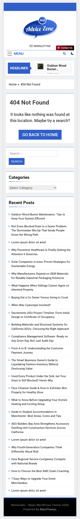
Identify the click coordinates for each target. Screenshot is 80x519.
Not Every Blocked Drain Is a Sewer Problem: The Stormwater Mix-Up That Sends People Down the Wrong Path (39, 230)
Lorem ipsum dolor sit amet (28, 242)
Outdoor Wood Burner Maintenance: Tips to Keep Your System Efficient (56, 67)
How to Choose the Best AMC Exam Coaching (40, 471)
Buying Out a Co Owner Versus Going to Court (39, 297)
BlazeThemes (48, 509)
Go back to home (40, 134)
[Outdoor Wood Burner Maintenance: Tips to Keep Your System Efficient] (40, 66)
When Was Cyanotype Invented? (31, 305)
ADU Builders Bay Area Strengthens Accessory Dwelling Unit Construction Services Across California (40, 428)
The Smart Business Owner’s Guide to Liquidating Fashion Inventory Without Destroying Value (34, 364)
